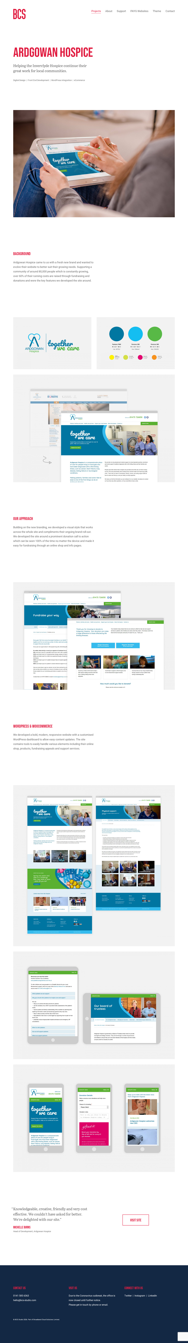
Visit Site (135, 1220)
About (108, 11)
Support (121, 11)
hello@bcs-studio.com (24, 1300)
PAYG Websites (139, 11)
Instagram (140, 1295)
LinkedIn (152, 1295)
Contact (170, 11)
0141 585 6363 (21, 1295)
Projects (96, 11)
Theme (157, 11)
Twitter (128, 1295)
